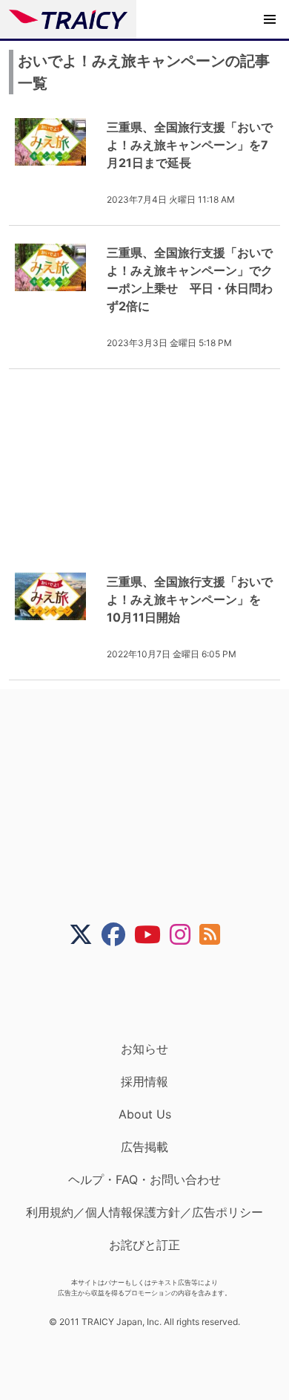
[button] (269, 19)
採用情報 (144, 1081)
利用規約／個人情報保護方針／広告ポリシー (144, 1212)
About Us (145, 1114)
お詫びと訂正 (144, 1244)
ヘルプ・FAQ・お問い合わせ (144, 1179)
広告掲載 (144, 1146)
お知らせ (144, 1048)
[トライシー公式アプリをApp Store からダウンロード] (154, 994)
